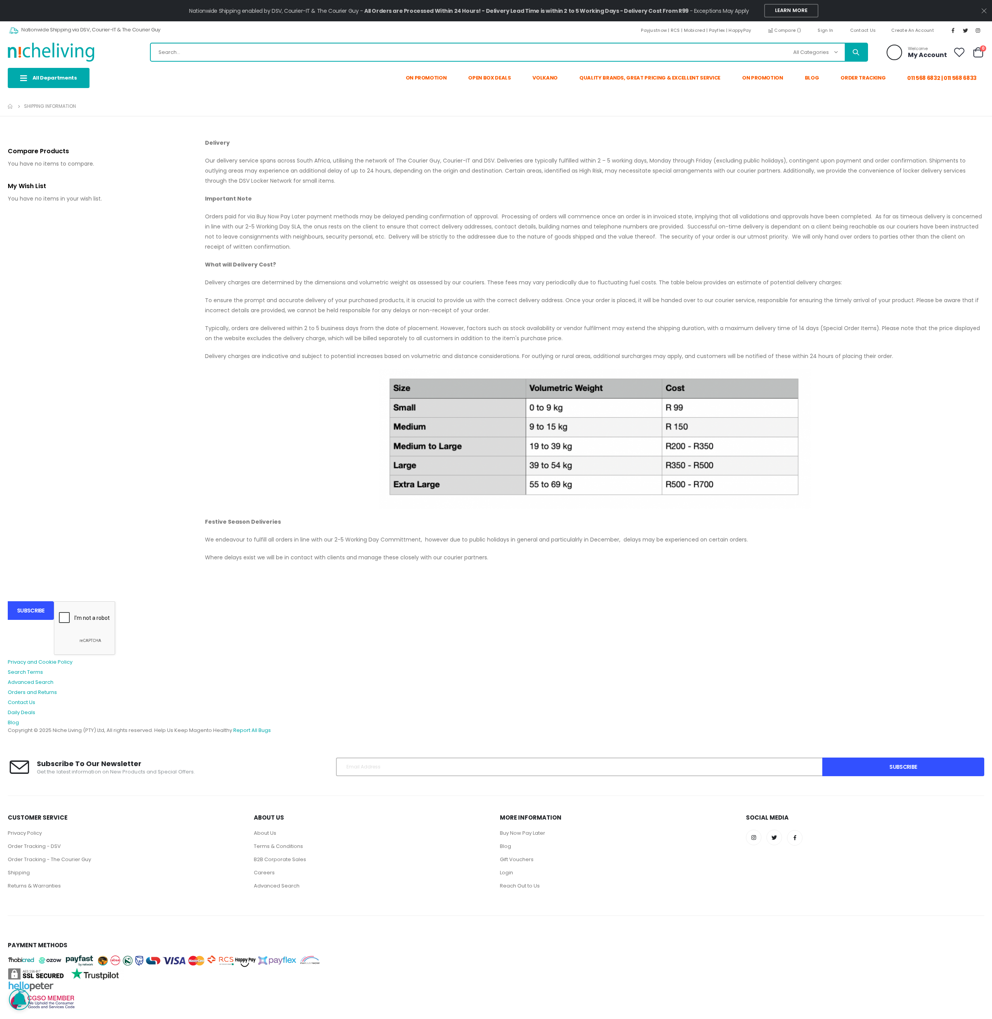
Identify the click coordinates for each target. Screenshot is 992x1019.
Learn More (791, 10)
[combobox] (509, 52)
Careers (264, 872)
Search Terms (25, 672)
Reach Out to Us (520, 885)
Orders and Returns (32, 692)
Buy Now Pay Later (522, 833)
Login (506, 872)
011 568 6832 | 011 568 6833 (941, 78)
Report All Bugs (252, 730)
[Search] (856, 52)
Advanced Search (30, 682)
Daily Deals (21, 712)
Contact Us (863, 30)
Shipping (19, 872)
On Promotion (426, 77)
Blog (13, 722)
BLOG (812, 77)
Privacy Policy (25, 833)
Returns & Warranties (34, 885)
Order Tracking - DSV (34, 846)
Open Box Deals (489, 77)
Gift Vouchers (517, 859)
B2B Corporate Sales (280, 859)
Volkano (545, 77)
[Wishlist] (959, 52)
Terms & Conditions (278, 846)
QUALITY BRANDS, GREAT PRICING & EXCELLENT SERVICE (649, 77)
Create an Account (912, 30)
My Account (927, 54)
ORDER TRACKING (862, 77)
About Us (265, 833)
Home (10, 106)
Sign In (825, 30)
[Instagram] (978, 30)
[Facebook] (953, 30)
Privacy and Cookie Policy (40, 662)
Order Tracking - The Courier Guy (49, 859)
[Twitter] (965, 30)
